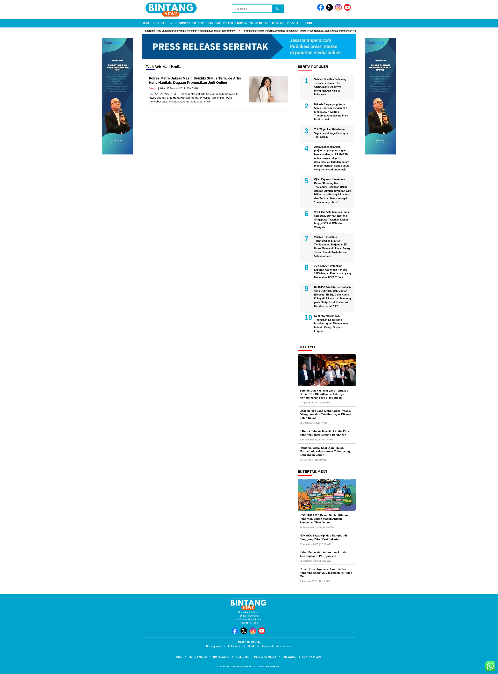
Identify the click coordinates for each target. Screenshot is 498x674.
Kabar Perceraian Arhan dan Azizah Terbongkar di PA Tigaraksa (323, 554)
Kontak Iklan (311, 656)
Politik (228, 23)
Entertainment (179, 23)
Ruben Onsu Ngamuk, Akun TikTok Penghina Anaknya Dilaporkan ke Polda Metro (326, 572)
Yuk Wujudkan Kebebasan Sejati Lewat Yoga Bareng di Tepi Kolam (331, 133)
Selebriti (159, 23)
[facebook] (321, 9)
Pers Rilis (294, 23)
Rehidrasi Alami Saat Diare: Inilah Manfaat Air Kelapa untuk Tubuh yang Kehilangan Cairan (325, 451)
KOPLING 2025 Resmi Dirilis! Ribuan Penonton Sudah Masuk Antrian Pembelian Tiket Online (324, 519)
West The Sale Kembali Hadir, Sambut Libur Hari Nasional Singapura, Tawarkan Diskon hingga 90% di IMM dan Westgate (332, 220)
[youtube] (348, 9)
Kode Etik (242, 656)
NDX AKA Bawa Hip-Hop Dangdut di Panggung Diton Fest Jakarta (323, 537)
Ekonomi (241, 23)
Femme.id (267, 646)
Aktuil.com (253, 646)
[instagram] (339, 9)
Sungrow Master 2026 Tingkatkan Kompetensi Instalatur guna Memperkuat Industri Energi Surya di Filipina (331, 323)
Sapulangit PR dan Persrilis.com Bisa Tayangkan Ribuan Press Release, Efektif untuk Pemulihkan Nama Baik (287, 30)
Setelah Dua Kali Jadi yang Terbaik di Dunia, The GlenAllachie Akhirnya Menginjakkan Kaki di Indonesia (330, 87)
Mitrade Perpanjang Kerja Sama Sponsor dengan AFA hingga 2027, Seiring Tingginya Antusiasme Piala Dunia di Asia (331, 112)
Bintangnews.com (216, 646)
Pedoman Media (265, 656)
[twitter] (330, 9)
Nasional (214, 23)
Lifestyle (278, 23)
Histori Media (197, 656)
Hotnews (198, 23)
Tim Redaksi (221, 656)
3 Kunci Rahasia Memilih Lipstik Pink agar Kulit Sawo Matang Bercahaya (324, 433)
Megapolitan (259, 23)
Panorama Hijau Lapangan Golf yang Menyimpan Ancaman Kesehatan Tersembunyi (172, 30)
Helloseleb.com (283, 646)
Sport (308, 23)
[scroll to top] (480, 668)
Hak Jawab (289, 656)
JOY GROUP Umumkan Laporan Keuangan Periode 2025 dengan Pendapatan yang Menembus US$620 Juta (332, 271)
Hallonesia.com (236, 646)
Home (147, 23)
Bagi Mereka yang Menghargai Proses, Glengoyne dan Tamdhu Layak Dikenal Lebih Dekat (325, 414)
